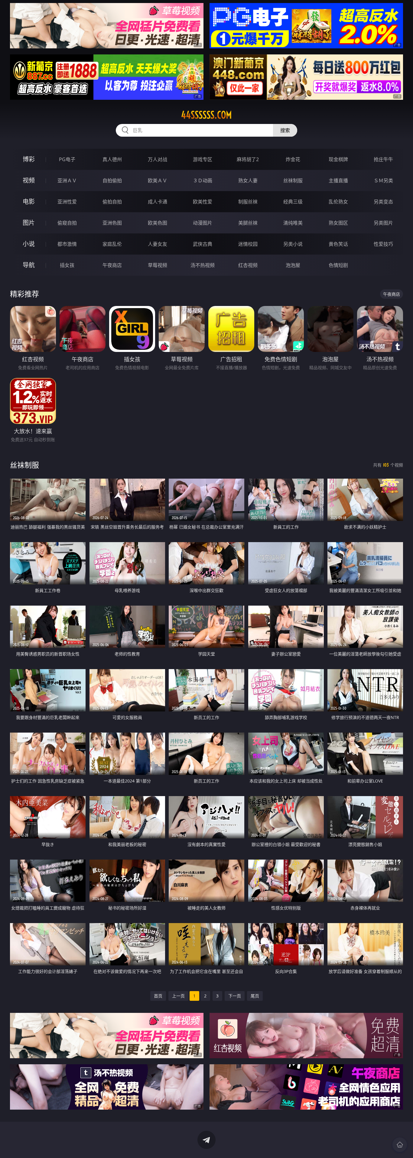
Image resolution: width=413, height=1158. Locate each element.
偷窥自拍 (67, 223)
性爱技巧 (383, 244)
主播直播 (338, 180)
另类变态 (383, 201)
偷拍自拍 (112, 201)
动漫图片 (202, 223)
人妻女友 (157, 244)
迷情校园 (248, 244)
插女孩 (67, 265)
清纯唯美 (293, 223)
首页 (158, 996)
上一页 (178, 996)
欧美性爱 (202, 201)
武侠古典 (202, 244)
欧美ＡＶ (157, 180)
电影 (29, 201)
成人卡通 (157, 201)
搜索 (285, 130)
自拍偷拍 (112, 180)
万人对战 (157, 159)
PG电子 (67, 159)
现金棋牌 (338, 159)
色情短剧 (338, 265)
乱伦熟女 (338, 201)
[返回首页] (399, 1144)
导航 (29, 265)
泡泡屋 (293, 265)
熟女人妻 (248, 180)
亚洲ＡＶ (67, 180)
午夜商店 (112, 265)
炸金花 (293, 159)
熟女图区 (338, 223)
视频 (29, 180)
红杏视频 (248, 265)
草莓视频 (157, 265)
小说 (29, 244)
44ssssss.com (206, 115)
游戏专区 (202, 159)
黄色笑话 (338, 244)
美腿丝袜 (248, 223)
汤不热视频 (202, 265)
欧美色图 (157, 223)
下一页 (234, 996)
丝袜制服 (293, 180)
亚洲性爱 (67, 201)
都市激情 (67, 244)
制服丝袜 (248, 201)
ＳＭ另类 (383, 180)
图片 (29, 223)
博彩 (29, 159)
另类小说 (293, 244)
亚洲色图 (112, 223)
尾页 (255, 996)
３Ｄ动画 (202, 180)
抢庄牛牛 (383, 159)
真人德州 (112, 159)
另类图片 (383, 223)
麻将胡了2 (248, 159)
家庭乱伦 (112, 244)
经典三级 (293, 201)
